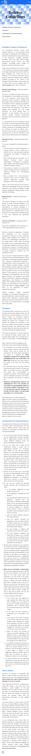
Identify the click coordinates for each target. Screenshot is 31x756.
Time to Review (6, 36)
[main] (15, 14)
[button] (2, 2)
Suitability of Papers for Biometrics (11, 27)
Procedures (5, 30)
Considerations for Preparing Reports (12, 33)
